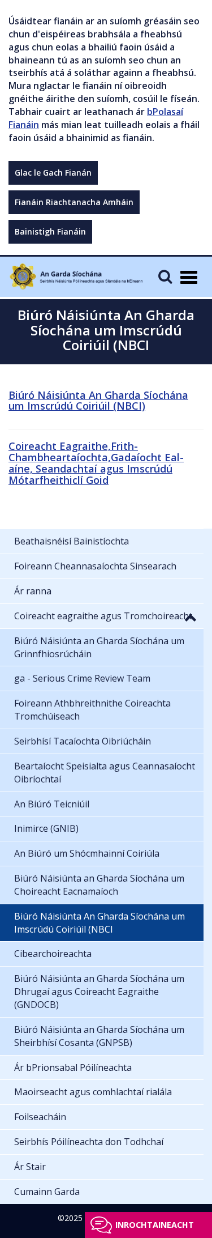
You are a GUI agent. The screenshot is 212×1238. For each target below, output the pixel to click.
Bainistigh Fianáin (50, 231)
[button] (190, 617)
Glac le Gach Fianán (53, 172)
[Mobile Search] (165, 276)
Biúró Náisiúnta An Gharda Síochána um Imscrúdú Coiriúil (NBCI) (98, 400)
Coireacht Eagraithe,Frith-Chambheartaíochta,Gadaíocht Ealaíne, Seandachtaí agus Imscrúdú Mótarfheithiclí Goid (96, 462)
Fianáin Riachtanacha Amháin (74, 202)
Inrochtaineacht (154, 1224)
